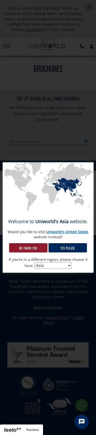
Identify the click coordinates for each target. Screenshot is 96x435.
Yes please (67, 247)
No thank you (28, 247)
